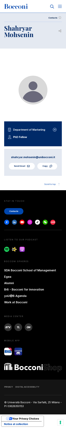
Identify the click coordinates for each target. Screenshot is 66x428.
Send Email (20, 166)
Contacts (52, 18)
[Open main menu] (60, 6)
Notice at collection (16, 424)
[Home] (16, 6)
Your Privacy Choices (25, 418)
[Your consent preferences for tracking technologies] (60, 422)
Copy (45, 166)
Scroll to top (50, 184)
